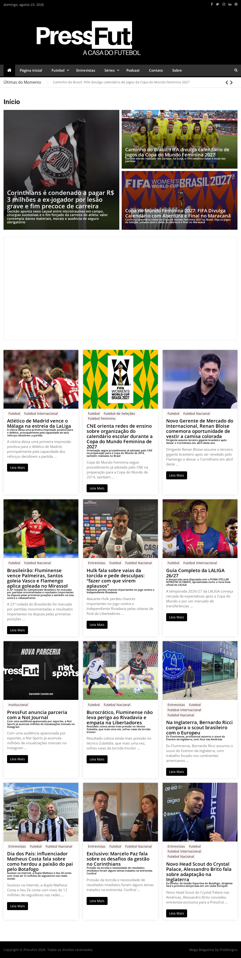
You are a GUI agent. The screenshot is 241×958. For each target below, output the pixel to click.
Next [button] (231, 82)
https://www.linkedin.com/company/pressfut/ (230, 4)
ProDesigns (228, 949)
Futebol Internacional (41, 413)
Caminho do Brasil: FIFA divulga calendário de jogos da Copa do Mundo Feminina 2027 (121, 82)
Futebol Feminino (101, 418)
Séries (109, 70)
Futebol (58, 70)
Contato (156, 70)
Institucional (18, 704)
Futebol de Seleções (119, 413)
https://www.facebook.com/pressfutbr (212, 4)
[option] (145, 82)
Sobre (177, 70)
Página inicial (31, 70)
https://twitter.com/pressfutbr (217, 4)
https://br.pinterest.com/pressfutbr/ (236, 4)
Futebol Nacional (196, 413)
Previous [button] (226, 82)
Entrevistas (85, 70)
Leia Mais (17, 467)
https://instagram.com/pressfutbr (223, 4)
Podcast (133, 70)
